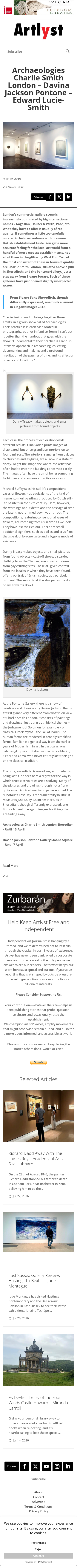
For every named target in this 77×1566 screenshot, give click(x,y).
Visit (6, 876)
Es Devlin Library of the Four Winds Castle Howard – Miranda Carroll (38, 1403)
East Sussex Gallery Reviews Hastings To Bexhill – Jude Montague (34, 1280)
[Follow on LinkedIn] (68, 1466)
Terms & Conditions (38, 1507)
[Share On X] (59, 197)
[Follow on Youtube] (46, 1466)
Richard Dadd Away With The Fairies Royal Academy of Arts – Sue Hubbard (37, 1158)
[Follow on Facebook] (24, 1466)
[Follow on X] (35, 1466)
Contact (38, 1497)
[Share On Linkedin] (68, 197)
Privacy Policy (38, 1511)
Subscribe (14, 52)
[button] (68, 51)
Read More (10, 866)
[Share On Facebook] (50, 197)
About (38, 1492)
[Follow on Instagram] (57, 1466)
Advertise (38, 1502)
